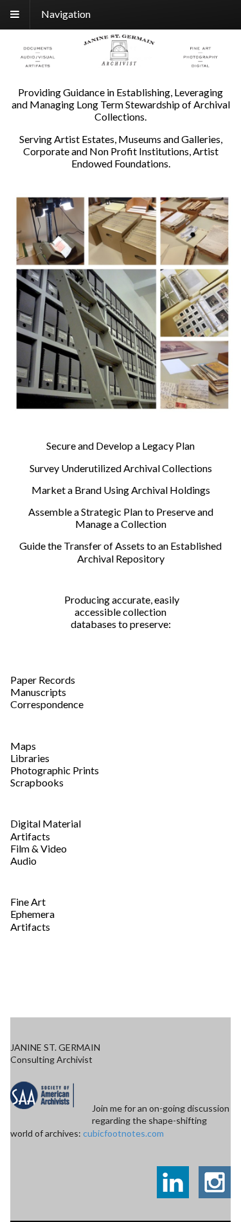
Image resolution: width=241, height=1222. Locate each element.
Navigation (66, 14)
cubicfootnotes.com (123, 1133)
